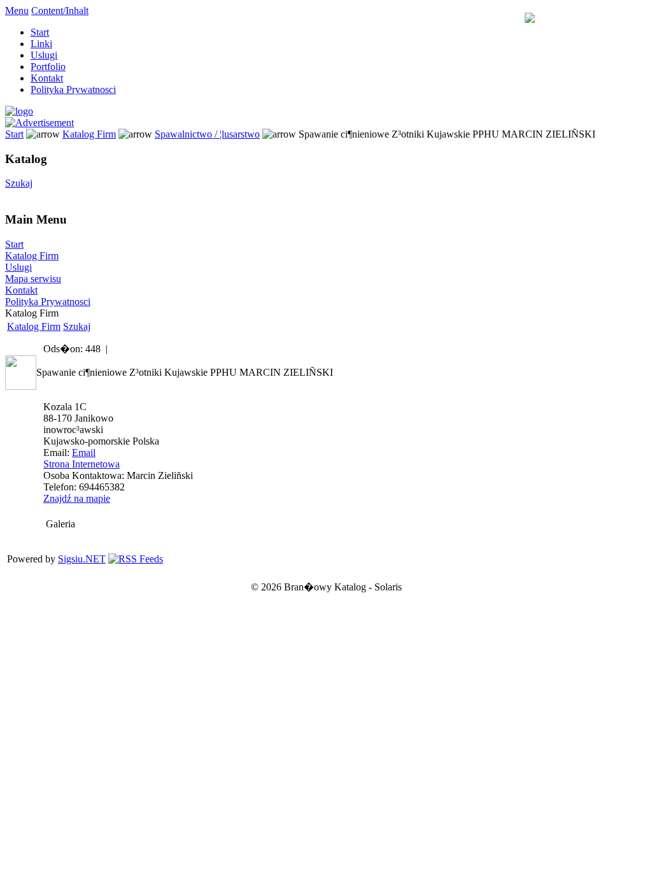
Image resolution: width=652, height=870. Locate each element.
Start (40, 32)
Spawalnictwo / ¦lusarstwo (207, 134)
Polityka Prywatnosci (73, 89)
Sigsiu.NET (82, 558)
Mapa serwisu (33, 278)
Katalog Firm (89, 134)
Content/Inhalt (60, 10)
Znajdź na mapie (76, 498)
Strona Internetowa (81, 464)
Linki (41, 43)
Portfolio (48, 66)
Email (84, 452)
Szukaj (18, 183)
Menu (17, 10)
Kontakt (47, 78)
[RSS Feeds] (135, 558)
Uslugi (44, 55)
